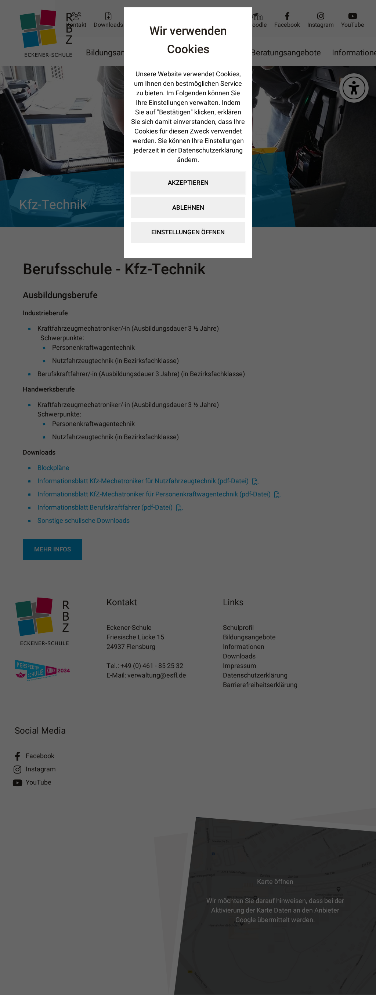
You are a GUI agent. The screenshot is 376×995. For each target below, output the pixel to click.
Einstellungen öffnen (188, 232)
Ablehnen (188, 207)
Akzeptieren (188, 182)
